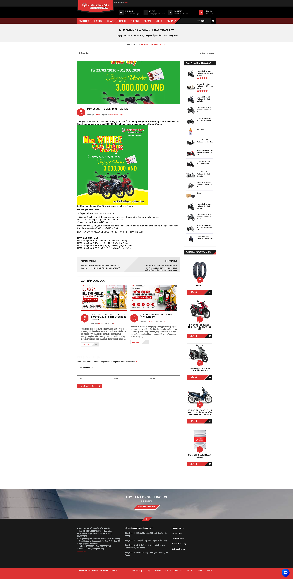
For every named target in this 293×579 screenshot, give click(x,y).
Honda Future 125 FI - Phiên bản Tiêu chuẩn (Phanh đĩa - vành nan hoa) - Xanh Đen (200, 412)
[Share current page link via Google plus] (84, 49)
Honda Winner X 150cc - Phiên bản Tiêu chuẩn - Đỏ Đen (199, 327)
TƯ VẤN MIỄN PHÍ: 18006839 (146, 507)
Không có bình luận (116, 115)
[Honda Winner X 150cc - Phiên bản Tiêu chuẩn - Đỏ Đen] (199, 309)
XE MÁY (158, 571)
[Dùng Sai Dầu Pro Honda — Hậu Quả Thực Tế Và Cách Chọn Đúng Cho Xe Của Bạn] (104, 298)
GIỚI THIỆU (147, 571)
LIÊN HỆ (199, 571)
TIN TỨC (190, 571)
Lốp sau (199, 285)
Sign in (126, 2)
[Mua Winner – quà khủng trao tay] (128, 82)
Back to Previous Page (207, 53)
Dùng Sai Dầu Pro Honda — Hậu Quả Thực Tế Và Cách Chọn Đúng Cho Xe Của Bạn (109, 317)
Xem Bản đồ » (81, 551)
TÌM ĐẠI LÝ (210, 571)
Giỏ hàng (208, 11)
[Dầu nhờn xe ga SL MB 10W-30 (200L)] (199, 439)
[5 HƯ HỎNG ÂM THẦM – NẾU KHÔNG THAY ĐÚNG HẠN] (153, 298)
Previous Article (88, 261)
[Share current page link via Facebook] (78, 49)
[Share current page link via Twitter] (81, 49)
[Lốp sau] (199, 270)
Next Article (171, 261)
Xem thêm (86, 344)
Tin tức (97, 115)
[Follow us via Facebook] (146, 519)
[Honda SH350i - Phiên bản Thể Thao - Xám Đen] (199, 353)
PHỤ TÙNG (179, 571)
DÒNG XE (168, 571)
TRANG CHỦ (135, 571)
